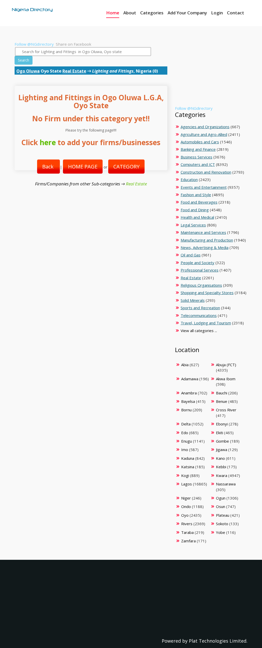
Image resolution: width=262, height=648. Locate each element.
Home (112, 13)
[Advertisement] (210, 74)
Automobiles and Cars (200, 141)
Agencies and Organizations (205, 126)
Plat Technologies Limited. (218, 641)
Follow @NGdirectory (34, 44)
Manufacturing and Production (207, 240)
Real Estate (74, 71)
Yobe (220, 532)
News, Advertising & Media (204, 247)
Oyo (185, 515)
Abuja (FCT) (226, 364)
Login (217, 13)
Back (48, 166)
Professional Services (200, 270)
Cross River (226, 409)
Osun (220, 506)
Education (189, 179)
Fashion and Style (196, 194)
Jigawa (221, 449)
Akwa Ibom (225, 378)
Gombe (222, 441)
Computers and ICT (198, 164)
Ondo (186, 506)
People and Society (197, 262)
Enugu (186, 441)
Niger (186, 498)
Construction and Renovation (206, 172)
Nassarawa (226, 483)
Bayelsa (188, 401)
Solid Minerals (193, 300)
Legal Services (193, 224)
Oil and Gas (191, 254)
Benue (221, 401)
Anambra (189, 392)
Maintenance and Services (203, 232)
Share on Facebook (73, 44)
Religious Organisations (201, 285)
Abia (185, 364)
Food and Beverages (199, 202)
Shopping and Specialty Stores (207, 292)
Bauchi (221, 392)
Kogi (185, 475)
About (129, 13)
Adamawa (189, 378)
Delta (186, 423)
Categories (151, 13)
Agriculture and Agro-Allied (204, 134)
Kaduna (187, 458)
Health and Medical (197, 217)
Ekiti (219, 432)
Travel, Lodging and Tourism (206, 322)
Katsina (187, 466)
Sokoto (222, 523)
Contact (235, 13)
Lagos (186, 483)
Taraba (187, 532)
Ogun (220, 498)
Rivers (186, 523)
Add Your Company (187, 13)
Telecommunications (199, 315)
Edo (184, 432)
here (48, 142)
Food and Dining (195, 209)
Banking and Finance (198, 149)
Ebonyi (222, 423)
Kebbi (221, 466)
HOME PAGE (82, 166)
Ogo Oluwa (28, 71)
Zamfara (188, 540)
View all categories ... (199, 330)
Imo (184, 449)
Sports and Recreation (200, 307)
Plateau (222, 515)
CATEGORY (126, 166)
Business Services (196, 156)
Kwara (221, 475)
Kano (220, 458)
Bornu (186, 409)
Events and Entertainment (204, 187)
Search (23, 60)
